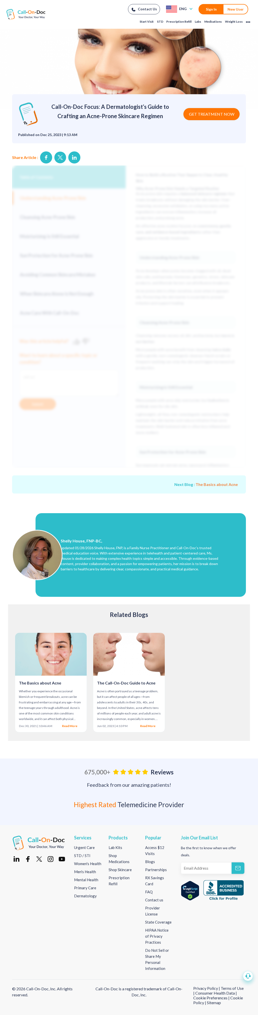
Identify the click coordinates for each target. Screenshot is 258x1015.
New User (236, 9)
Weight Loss (234, 21)
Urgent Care (84, 847)
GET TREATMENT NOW (211, 114)
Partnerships (156, 869)
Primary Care (85, 888)
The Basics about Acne (217, 484)
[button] (248, 976)
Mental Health (86, 879)
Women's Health (87, 863)
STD (160, 21)
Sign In (211, 9)
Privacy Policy (206, 988)
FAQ (149, 892)
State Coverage (158, 922)
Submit (37, 404)
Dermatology (85, 896)
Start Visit (147, 21)
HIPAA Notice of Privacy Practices (157, 936)
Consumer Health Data (215, 993)
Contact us (154, 900)
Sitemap (214, 1002)
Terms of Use (232, 988)
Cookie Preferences (210, 997)
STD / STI (82, 855)
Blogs (150, 861)
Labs (198, 21)
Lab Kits (115, 847)
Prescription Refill (178, 21)
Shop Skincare (120, 869)
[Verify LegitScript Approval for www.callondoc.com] (190, 891)
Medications (213, 21)
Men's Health (85, 871)
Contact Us (147, 9)
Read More (70, 726)
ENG (183, 9)
